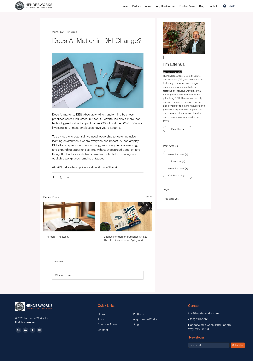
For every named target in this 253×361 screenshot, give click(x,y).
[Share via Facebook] (53, 177)
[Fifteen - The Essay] (69, 216)
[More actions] (141, 32)
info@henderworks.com (203, 313)
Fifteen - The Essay (58, 236)
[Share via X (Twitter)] (60, 177)
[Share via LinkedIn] (67, 177)
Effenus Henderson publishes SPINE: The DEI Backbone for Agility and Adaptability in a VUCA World (125, 238)
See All (149, 196)
